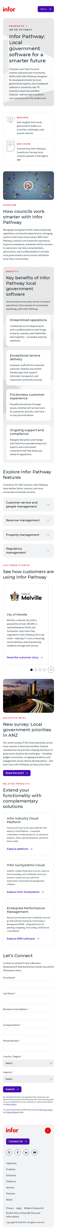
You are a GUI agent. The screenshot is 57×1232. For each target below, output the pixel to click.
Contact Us (16, 1141)
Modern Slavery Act (34, 1208)
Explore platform (19, 850)
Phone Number (11, 1040)
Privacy (10, 1208)
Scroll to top (48, 1131)
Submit (10, 1089)
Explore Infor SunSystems (23, 893)
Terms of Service (13, 1112)
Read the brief (15, 773)
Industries (11, 1163)
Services (10, 1187)
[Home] (9, 9)
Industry (7, 1072)
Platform (11, 1181)
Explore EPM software (21, 939)
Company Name (11, 1025)
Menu (43, 9)
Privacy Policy (11, 1104)
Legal (19, 1208)
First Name (9, 977)
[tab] (31, 670)
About (9, 1199)
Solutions (11, 1175)
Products (17, 26)
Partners (10, 1193)
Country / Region (12, 1056)
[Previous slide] (25, 670)
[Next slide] (51, 670)
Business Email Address (15, 1009)
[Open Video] (28, 185)
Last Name (8, 993)
